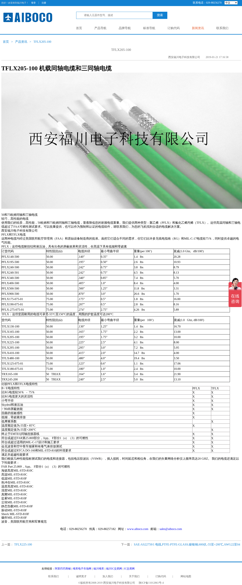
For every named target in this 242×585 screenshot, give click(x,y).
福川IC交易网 (114, 568)
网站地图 (186, 576)
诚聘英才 (81, 576)
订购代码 (174, 28)
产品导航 (100, 28)
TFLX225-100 (23, 544)
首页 (79, 28)
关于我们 (134, 576)
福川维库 (98, 568)
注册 (44, 3)
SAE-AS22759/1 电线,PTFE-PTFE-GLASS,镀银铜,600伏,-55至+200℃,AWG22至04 (187, 544)
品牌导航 (125, 28)
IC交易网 (129, 568)
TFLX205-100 (42, 41)
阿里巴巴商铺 (63, 568)
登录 (33, 3)
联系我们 (222, 28)
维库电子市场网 (82, 568)
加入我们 (107, 576)
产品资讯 (21, 41)
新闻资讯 (198, 28)
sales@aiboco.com (171, 529)
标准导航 (149, 28)
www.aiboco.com (137, 529)
